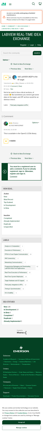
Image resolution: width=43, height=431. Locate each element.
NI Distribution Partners (10, 372)
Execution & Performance (12, 250)
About (22, 385)
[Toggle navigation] (10, 4)
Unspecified (8, 227)
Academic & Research (9, 359)
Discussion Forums (33, 396)
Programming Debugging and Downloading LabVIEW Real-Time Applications (17, 267)
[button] (6, 77)
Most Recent (8, 199)
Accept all (21, 422)
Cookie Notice (22, 413)
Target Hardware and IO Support (14, 280)
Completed (8, 218)
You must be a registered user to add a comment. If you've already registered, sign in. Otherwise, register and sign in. (23, 170)
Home (3, 26)
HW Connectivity (10, 258)
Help (39, 45)
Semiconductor (15, 364)
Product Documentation (19, 396)
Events (30, 388)
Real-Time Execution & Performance (16, 272)
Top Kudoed (8, 202)
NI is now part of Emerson (10, 385)
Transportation (26, 364)
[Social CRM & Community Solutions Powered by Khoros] (21, 332)
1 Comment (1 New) (16, 86)
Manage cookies (21, 427)
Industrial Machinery (25, 362)
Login (32, 45)
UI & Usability (9, 293)
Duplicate (7, 224)
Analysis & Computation (12, 246)
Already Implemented (12, 221)
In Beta (6, 208)
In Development (9, 205)
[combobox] (16, 53)
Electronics (7, 362)
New (5, 197)
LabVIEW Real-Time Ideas (10, 29)
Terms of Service (14, 375)
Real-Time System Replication (14, 276)
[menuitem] (33, 4)
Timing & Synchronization (12, 288)
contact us (15, 20)
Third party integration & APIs (14, 284)
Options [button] (5, 60)
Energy (15, 362)
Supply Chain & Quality (19, 388)
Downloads (6, 396)
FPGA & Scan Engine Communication (16, 254)
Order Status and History (26, 372)
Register (23, 45)
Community (11, 26)
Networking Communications (13, 262)
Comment (13, 176)
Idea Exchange (23, 26)
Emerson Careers (31, 385)
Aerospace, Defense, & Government (29, 359)
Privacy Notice (9, 413)
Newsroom (7, 388)
